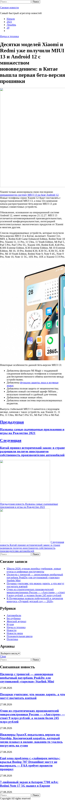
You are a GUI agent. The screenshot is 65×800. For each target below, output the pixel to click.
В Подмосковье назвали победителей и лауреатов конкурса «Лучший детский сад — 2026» (35, 600)
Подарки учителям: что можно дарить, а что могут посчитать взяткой (32, 696)
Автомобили (14, 615)
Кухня (10, 624)
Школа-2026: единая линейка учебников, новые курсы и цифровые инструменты (34, 570)
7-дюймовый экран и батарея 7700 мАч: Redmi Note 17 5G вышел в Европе (29, 783)
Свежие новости (9, 7)
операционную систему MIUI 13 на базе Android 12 (29, 194)
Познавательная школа (19, 636)
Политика (12, 639)
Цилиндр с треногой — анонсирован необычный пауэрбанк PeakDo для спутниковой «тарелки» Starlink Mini (35, 577)
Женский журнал (16, 621)
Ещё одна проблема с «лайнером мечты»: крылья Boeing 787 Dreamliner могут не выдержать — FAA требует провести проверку (30, 763)
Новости (11, 630)
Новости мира (15, 633)
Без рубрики (14, 618)
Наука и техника (9, 36)
